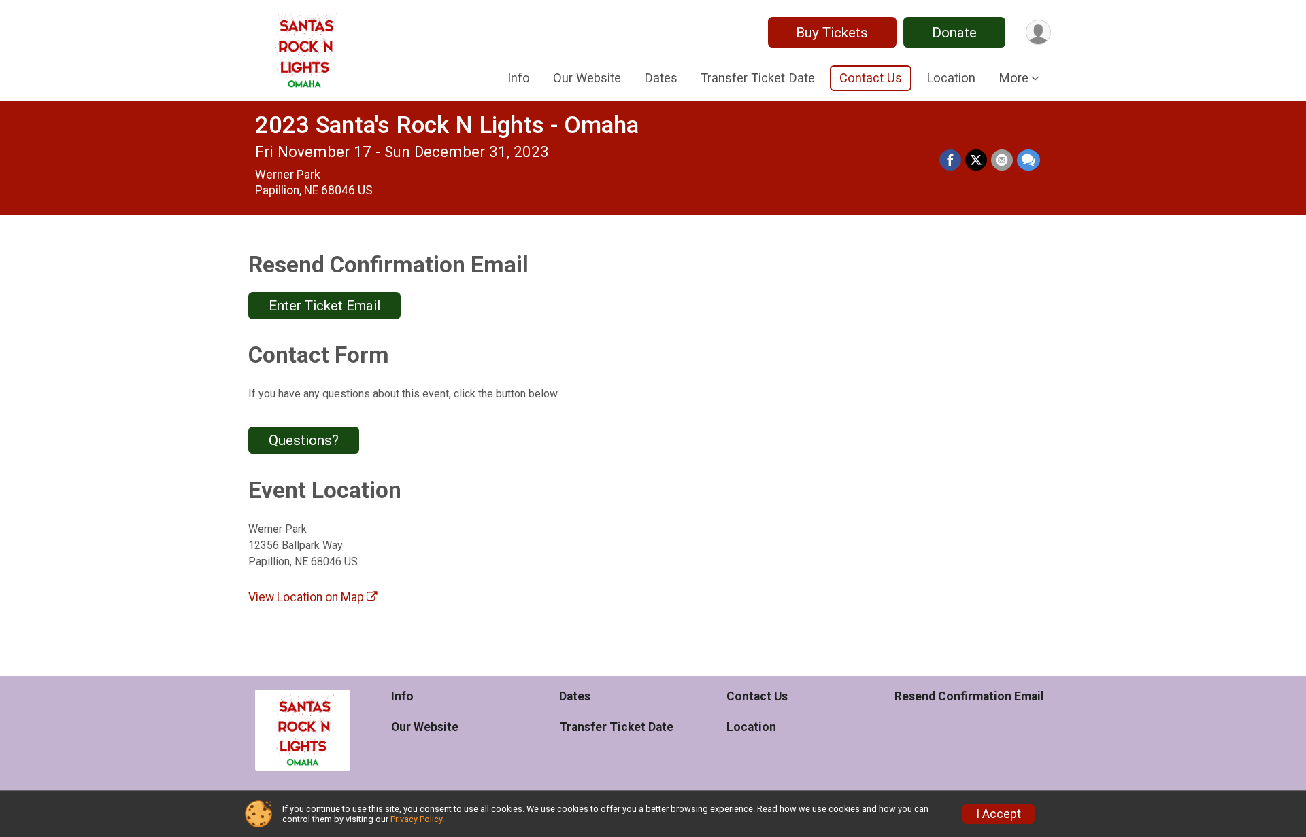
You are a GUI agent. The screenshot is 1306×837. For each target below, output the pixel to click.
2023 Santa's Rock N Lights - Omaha (447, 125)
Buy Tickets (832, 32)
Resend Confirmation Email (969, 696)
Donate (954, 32)
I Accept (998, 814)
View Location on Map (307, 597)
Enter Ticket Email (324, 306)
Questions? (304, 440)
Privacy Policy (416, 819)
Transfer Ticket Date (758, 78)
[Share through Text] (1028, 160)
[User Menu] (1038, 32)
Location (950, 78)
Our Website (587, 78)
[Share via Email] (1002, 160)
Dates (660, 78)
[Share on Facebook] (950, 160)
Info (518, 78)
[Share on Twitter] (976, 160)
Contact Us (870, 78)
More (1013, 78)
